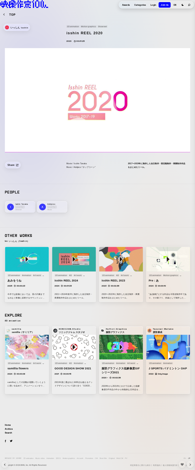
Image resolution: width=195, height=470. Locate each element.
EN (175, 5)
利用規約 (156, 465)
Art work (80, 458)
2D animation (28, 458)
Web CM (119, 458)
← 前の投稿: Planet (190, 464)
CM (96, 458)
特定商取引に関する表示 (140, 465)
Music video (40, 458)
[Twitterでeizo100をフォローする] (11, 441)
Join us (164, 5)
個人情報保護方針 (170, 465)
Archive (9, 429)
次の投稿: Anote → (5, 464)
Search (8, 432)
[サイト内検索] (189, 5)
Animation (50, 458)
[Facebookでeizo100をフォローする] (5, 441)
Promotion (89, 458)
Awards (126, 5)
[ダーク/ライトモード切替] (182, 5)
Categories (140, 5)
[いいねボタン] (182, 464)
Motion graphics (69, 458)
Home (8, 425)
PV (126, 458)
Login (153, 5)
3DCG (58, 458)
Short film (103, 458)
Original (112, 458)
